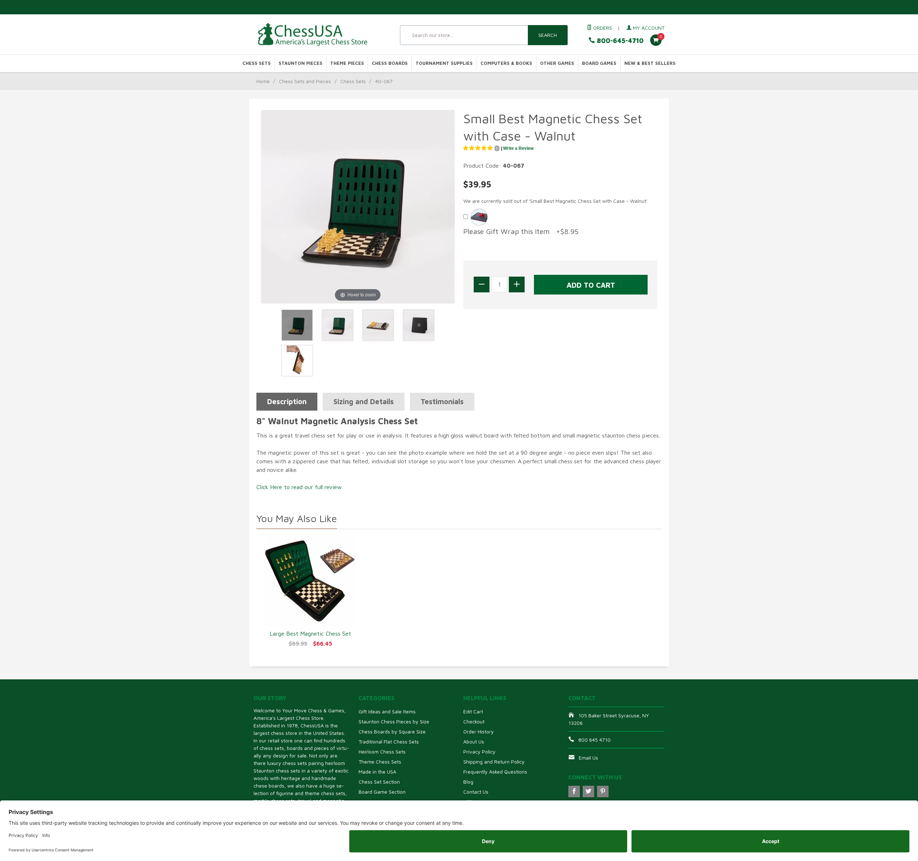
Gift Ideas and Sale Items (387, 711)
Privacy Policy (479, 751)
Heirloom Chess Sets (382, 751)
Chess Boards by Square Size (392, 731)
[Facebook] (574, 791)
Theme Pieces (347, 63)
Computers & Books (506, 63)
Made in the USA (377, 772)
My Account (647, 28)
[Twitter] (588, 791)
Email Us (588, 758)
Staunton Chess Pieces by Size (394, 721)
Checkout (473, 721)
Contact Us (475, 792)
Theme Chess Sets (380, 762)
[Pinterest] (603, 791)
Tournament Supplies (444, 63)
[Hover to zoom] (358, 206)
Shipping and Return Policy (494, 762)
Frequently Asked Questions (495, 772)
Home (263, 81)
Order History (478, 731)
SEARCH (547, 35)
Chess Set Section (379, 782)
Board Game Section (382, 792)
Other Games (557, 63)
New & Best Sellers (650, 63)
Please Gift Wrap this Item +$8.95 (520, 231)
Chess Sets (256, 63)
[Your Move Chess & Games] (319, 34)
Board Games (599, 63)
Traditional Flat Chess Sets (389, 741)
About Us (473, 741)
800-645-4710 (619, 40)
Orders (602, 28)
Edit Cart (473, 711)
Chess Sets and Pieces (305, 81)
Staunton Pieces (300, 63)
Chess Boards (390, 63)
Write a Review (518, 148)
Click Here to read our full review (299, 487)
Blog (468, 782)
